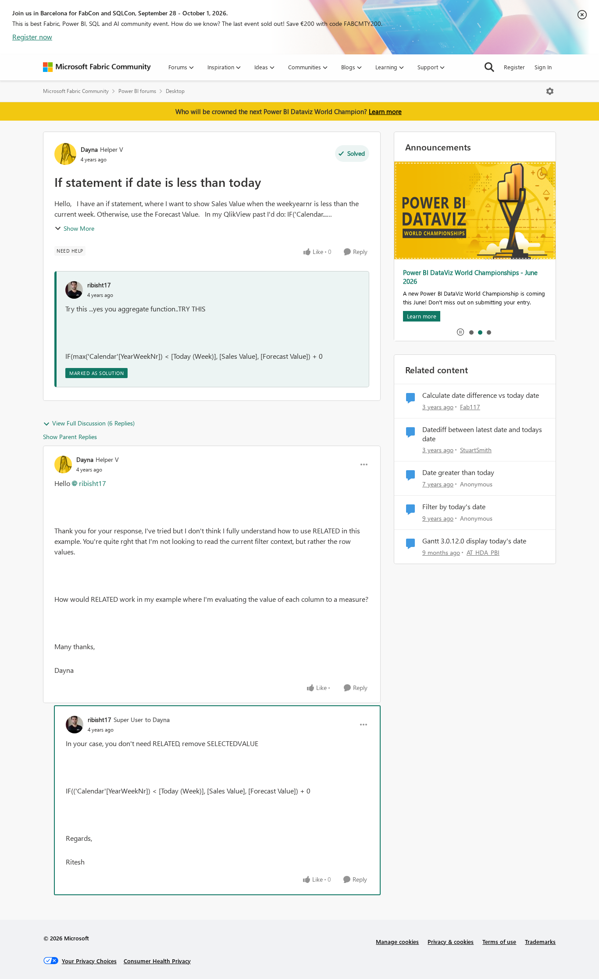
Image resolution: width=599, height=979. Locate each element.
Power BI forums (137, 91)
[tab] (471, 332)
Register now (32, 36)
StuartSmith (476, 450)
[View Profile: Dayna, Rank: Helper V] (65, 154)
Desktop (175, 91)
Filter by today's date (453, 506)
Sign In (543, 67)
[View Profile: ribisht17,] (74, 290)
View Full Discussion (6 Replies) (93, 423)
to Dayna (157, 719)
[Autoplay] (460, 332)
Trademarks (540, 941)
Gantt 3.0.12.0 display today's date (474, 540)
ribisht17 (99, 285)
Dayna (89, 149)
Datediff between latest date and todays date (482, 434)
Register (514, 67)
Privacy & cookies (451, 941)
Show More (79, 228)
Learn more (385, 111)
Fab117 (470, 407)
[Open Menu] (550, 91)
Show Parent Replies (70, 436)
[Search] (489, 67)
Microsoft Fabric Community (76, 91)
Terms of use (499, 941)
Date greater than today (458, 472)
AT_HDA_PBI (483, 552)
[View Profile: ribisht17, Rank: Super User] (74, 724)
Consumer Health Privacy (157, 961)
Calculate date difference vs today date (480, 395)
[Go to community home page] (97, 67)
